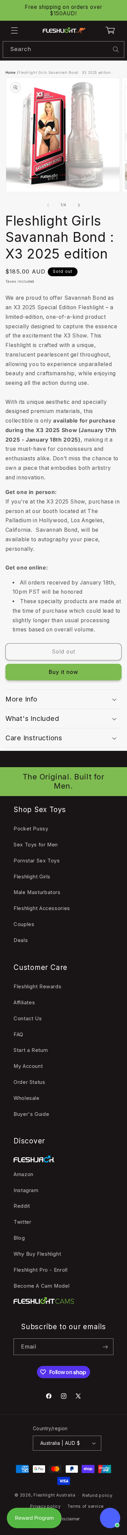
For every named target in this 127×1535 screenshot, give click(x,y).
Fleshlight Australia (55, 1495)
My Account (28, 1066)
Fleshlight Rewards (37, 987)
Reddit (22, 1206)
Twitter (22, 1222)
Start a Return (31, 1050)
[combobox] (63, 49)
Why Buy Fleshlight (37, 1254)
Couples (24, 924)
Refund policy (97, 1495)
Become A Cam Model (41, 1286)
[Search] (116, 49)
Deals (21, 940)
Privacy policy (45, 1506)
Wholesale (27, 1098)
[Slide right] (78, 205)
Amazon (24, 1174)
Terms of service (85, 1506)
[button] (14, 30)
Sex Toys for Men (36, 845)
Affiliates (24, 1003)
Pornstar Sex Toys (37, 861)
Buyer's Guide (31, 1114)
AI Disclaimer (67, 1519)
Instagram (26, 1190)
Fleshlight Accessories (42, 908)
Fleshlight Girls (32, 877)
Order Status (29, 1082)
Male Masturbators (37, 892)
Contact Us (28, 1019)
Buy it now (64, 672)
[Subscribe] (105, 1346)
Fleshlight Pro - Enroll (41, 1270)
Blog (19, 1238)
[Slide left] (48, 205)
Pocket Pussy (31, 829)
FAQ (18, 1034)
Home (10, 72)
